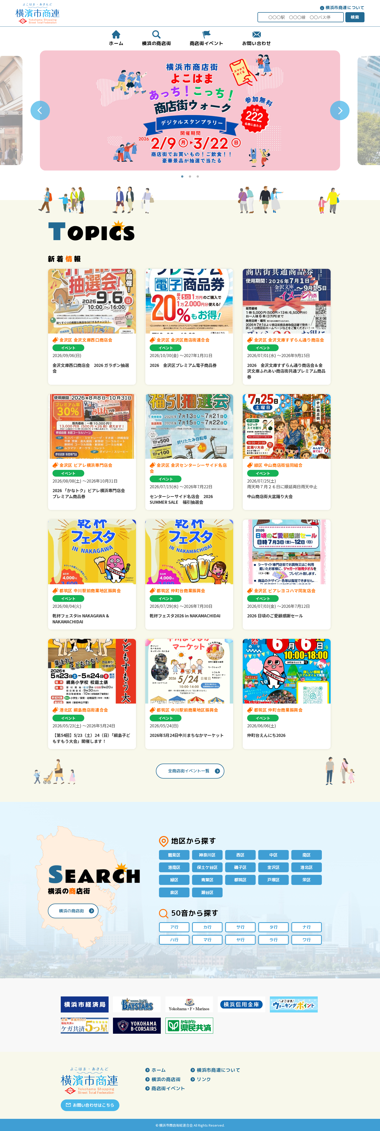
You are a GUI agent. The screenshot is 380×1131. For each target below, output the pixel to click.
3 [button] (197, 176)
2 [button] (190, 176)
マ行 (207, 940)
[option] (190, 110)
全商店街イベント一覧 (188, 771)
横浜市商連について (344, 7)
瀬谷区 (207, 892)
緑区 (174, 880)
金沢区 (273, 867)
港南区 (174, 867)
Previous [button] (40, 110)
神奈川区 (207, 855)
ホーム (158, 1070)
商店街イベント (168, 1088)
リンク (204, 1079)
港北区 (306, 867)
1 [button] (182, 176)
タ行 (273, 927)
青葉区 (207, 880)
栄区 (306, 880)
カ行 (207, 927)
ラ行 (273, 940)
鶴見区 (174, 855)
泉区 (174, 892)
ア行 (174, 927)
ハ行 (174, 940)
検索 (355, 17)
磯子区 (240, 867)
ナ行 (306, 927)
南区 (306, 855)
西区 (240, 855)
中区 (273, 855)
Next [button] (339, 110)
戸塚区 (273, 880)
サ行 (240, 927)
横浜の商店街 (71, 911)
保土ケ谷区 (207, 867)
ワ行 (306, 940)
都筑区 (240, 880)
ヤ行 (240, 940)
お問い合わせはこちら (93, 1105)
